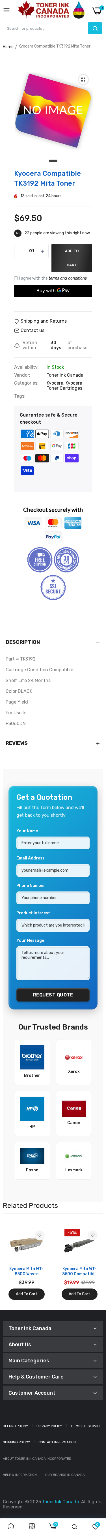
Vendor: (22, 375)
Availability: (26, 367)
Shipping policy (16, 1442)
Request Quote (53, 995)
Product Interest (33, 913)
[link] (40, 1235)
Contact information (57, 1442)
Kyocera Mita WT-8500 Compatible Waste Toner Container (79, 1271)
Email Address (30, 858)
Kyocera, (56, 383)
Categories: (26, 383)
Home (8, 46)
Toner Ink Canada (65, 375)
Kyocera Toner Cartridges (64, 385)
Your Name (27, 831)
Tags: (19, 396)
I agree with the (53, 278)
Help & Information (20, 1475)
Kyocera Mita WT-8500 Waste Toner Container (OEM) (26, 1271)
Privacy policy (49, 1426)
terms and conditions (68, 278)
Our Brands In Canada (65, 1475)
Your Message (30, 940)
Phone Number (30, 885)
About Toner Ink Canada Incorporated (37, 1459)
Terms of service (86, 1426)
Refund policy (15, 1426)
